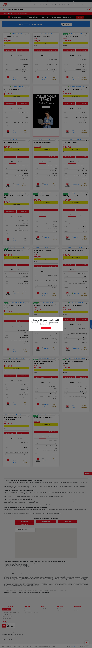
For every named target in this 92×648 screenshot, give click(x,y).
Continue (46, 328)
